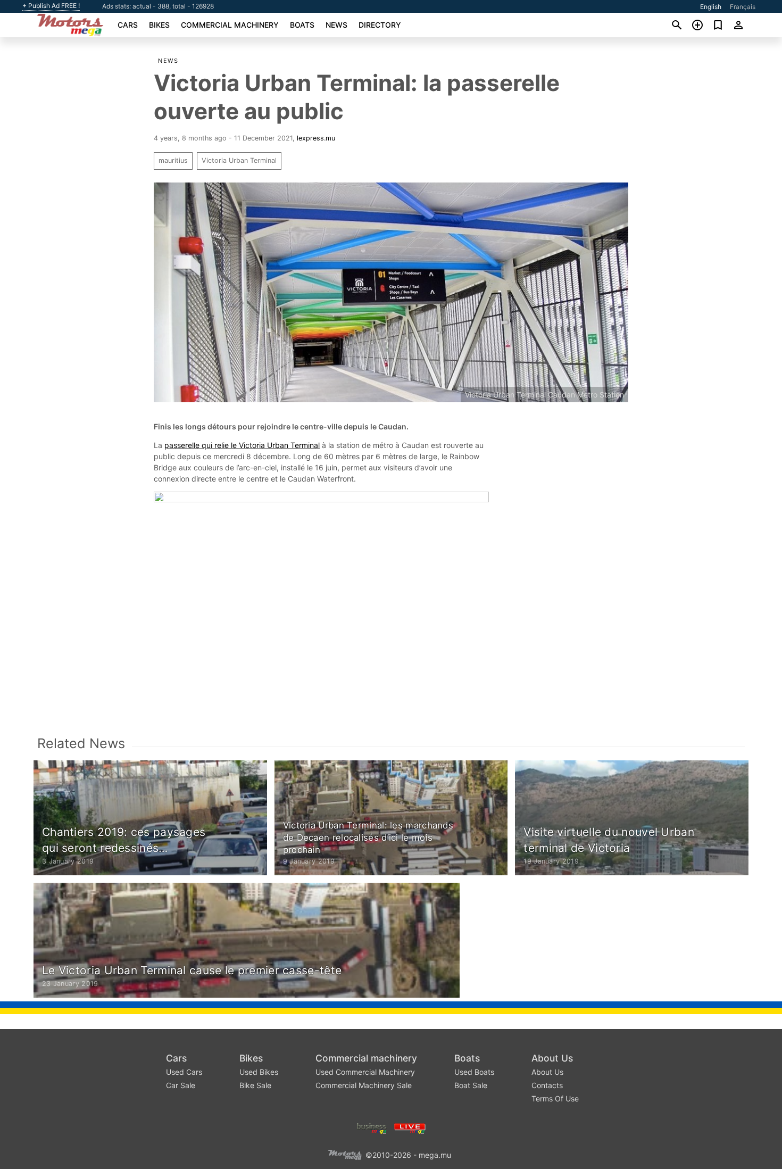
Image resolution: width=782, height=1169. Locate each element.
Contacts (547, 1085)
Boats (302, 24)
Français (742, 7)
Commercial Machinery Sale (363, 1085)
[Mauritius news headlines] (410, 1127)
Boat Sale (470, 1085)
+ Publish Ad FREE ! (51, 6)
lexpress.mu (316, 138)
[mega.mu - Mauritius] (345, 1154)
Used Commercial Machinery (365, 1071)
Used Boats (474, 1071)
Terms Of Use (555, 1098)
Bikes (159, 24)
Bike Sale (255, 1085)
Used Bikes (258, 1071)
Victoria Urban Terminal (239, 160)
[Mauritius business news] (372, 1127)
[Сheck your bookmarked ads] (718, 25)
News (336, 24)
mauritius (173, 160)
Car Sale (180, 1085)
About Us (552, 1058)
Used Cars (184, 1071)
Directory (380, 24)
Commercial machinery (230, 24)
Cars (128, 24)
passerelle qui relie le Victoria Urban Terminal (242, 445)
